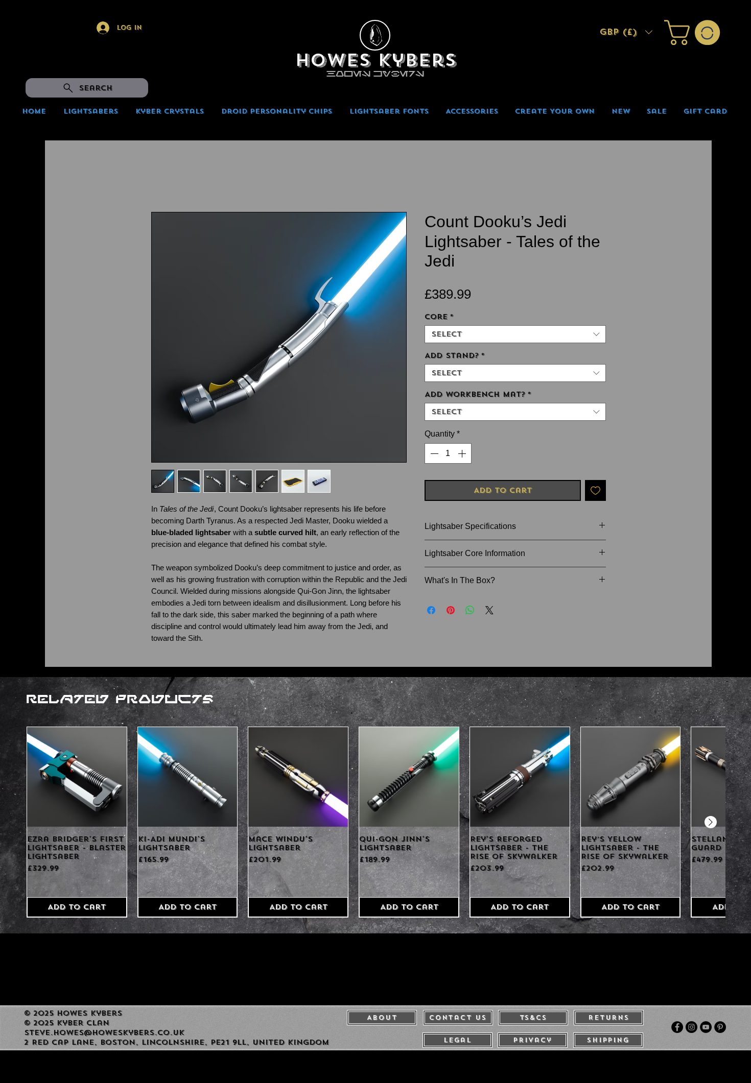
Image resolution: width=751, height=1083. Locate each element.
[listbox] (626, 32)
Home (162, 177)
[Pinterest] (720, 1029)
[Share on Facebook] (431, 612)
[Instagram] (691, 1029)
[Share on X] (489, 612)
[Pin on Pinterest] (450, 612)
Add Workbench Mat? (478, 396)
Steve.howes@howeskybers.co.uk (104, 1035)
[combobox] (515, 336)
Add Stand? (455, 357)
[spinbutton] (448, 455)
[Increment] (463, 455)
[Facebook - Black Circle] (677, 1029)
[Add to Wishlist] (595, 492)
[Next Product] (711, 824)
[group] (375, 824)
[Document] (375, 35)
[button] (626, 32)
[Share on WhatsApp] (470, 612)
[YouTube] (706, 1029)
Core (439, 319)
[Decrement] (433, 455)
